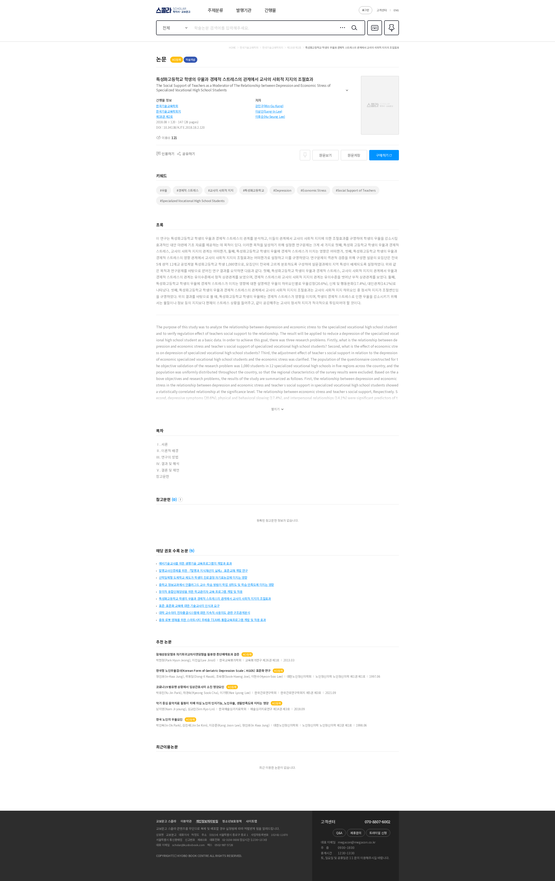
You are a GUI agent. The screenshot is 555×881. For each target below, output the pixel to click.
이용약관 (186, 821)
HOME (232, 47)
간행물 (270, 10)
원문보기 (325, 155)
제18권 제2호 (164, 116)
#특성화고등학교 (253, 190)
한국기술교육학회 (167, 106)
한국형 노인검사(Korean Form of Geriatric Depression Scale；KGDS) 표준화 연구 (213, 671)
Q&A (339, 833)
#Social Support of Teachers (355, 190)
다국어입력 (375, 34)
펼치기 (275, 409)
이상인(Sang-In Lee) (268, 111)
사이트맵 (251, 821)
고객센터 (382, 10)
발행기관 (243, 10)
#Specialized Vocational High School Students (192, 201)
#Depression (282, 190)
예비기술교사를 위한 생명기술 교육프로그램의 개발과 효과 (195, 563)
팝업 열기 (180, 499)
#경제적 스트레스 (187, 190)
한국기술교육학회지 (168, 111)
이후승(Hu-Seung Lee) (270, 116)
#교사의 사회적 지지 (220, 190)
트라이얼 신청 (378, 833)
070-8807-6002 (377, 821)
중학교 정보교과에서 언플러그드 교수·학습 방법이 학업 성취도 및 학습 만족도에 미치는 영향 (216, 584)
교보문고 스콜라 (166, 821)
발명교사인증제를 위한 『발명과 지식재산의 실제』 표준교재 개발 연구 (203, 570)
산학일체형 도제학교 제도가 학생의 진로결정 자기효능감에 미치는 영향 (203, 577)
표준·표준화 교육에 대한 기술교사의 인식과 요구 (189, 605)
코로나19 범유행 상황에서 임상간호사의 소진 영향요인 (190, 687)
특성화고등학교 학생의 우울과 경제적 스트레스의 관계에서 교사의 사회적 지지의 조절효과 (215, 598)
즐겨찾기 (391, 34)
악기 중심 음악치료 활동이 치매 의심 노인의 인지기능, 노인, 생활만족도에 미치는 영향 (212, 703)
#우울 (163, 190)
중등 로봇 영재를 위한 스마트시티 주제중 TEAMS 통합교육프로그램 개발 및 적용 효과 (212, 620)
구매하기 (382, 155)
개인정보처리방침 (207, 821)
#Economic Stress (313, 190)
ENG (396, 10)
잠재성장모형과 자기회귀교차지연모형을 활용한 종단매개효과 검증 (197, 654)
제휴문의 (355, 833)
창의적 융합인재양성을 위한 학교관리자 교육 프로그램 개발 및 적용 (201, 591)
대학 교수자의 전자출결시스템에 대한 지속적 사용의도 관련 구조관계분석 (204, 612)
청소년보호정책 (232, 821)
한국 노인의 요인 (169, 719)
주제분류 (215, 10)
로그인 (365, 10)
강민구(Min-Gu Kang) (269, 106)
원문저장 (354, 155)
